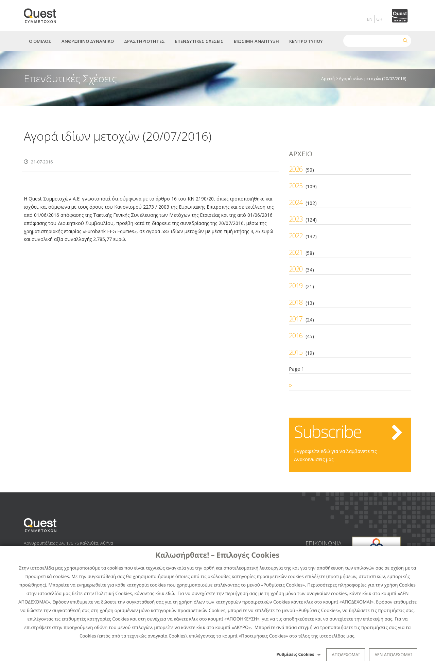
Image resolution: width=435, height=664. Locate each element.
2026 (295, 169)
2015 (295, 352)
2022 (295, 235)
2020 (295, 269)
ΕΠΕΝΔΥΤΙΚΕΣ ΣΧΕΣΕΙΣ (199, 41)
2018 (295, 302)
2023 (295, 219)
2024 (295, 202)
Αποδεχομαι (346, 654)
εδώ (170, 593)
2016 (295, 335)
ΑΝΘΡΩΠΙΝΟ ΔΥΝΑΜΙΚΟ (88, 41)
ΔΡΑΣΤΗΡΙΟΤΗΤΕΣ (144, 41)
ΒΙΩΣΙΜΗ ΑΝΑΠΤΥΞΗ (256, 41)
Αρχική (328, 78)
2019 (295, 285)
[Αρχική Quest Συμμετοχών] (44, 13)
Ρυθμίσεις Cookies (295, 654)
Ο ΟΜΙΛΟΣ (40, 41)
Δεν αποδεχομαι (393, 654)
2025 (295, 185)
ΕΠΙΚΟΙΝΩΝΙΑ (324, 543)
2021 (295, 252)
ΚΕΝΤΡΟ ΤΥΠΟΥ (306, 41)
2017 (295, 319)
